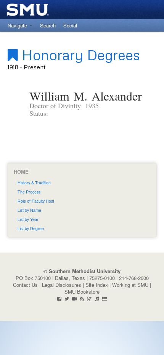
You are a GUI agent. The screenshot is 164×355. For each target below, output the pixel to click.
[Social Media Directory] (104, 298)
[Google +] (89, 298)
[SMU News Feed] (82, 298)
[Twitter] (66, 298)
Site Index (96, 284)
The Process (29, 192)
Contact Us (25, 284)
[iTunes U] (97, 298)
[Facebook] (59, 298)
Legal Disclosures (61, 284)
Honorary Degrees (79, 54)
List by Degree (31, 228)
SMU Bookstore (82, 291)
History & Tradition (34, 182)
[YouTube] (74, 298)
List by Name (29, 210)
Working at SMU (130, 284)
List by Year (28, 219)
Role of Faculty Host (36, 201)
